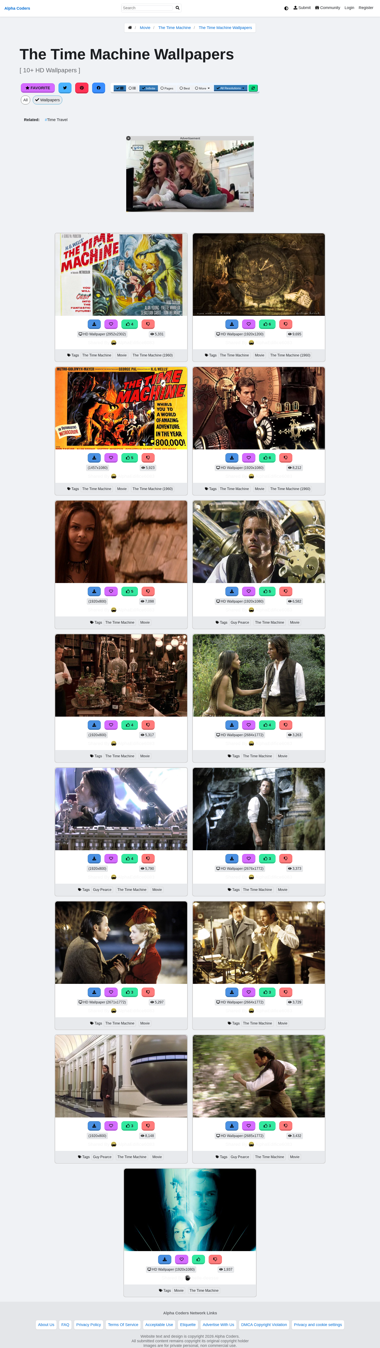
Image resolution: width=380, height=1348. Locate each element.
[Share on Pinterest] (81, 88)
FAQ (65, 1325)
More (202, 88)
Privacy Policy (88, 1325)
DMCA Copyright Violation (264, 1325)
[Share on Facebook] (98, 88)
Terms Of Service (123, 1325)
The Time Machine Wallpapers (225, 27)
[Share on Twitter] (65, 88)
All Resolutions (231, 88)
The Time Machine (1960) (153, 355)
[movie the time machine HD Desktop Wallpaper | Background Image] (190, 1250)
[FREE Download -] (164, 1259)
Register (366, 7)
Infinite (150, 88)
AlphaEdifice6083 (136, 342)
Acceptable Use (159, 1325)
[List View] (132, 88)
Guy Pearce (240, 622)
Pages (168, 88)
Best (186, 88)
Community (329, 7)
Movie (145, 27)
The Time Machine (174, 27)
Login (349, 7)
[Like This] (198, 1259)
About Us (46, 1325)
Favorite (39, 88)
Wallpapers (49, 100)
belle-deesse (205, 1277)
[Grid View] (120, 88)
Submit (304, 7)
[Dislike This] (215, 1259)
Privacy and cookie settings (318, 1325)
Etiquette (188, 1325)
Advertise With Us (218, 1325)
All (25, 100)
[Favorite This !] (181, 1259)
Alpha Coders (17, 8)
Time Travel (56, 120)
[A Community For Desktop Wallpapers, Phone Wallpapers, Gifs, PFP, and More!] (130, 27)
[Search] (177, 8)
